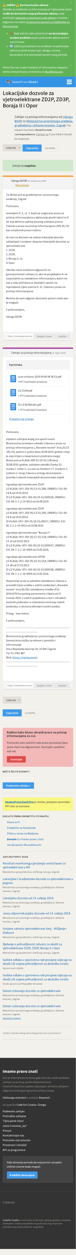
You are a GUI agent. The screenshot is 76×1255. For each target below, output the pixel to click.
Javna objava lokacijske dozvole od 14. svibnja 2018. (37, 913)
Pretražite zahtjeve (14, 1116)
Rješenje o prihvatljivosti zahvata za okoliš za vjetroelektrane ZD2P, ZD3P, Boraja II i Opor (32, 946)
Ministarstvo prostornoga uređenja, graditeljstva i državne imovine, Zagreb (43, 123)
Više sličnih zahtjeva (12, 1018)
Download (42, 381)
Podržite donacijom (22, 1175)
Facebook (20, 1234)
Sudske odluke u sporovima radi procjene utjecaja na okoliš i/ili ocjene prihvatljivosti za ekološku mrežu (37, 962)
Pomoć (7, 1130)
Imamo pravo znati (22, 82)
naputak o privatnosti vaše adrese (35, 18)
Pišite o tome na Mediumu (22, 833)
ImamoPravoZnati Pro (19, 802)
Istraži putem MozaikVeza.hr (24, 845)
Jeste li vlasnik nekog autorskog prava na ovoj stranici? (32, 1033)
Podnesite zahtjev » (18, 785)
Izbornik (69, 82)
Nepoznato (22, 185)
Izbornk (11, 147)
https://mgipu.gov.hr (25, 657)
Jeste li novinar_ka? (15, 1126)
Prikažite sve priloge (21, 419)
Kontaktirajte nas (13, 1135)
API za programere (14, 1150)
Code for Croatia (26, 1104)
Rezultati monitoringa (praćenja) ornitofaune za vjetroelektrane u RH (34, 865)
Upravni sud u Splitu (13, 968)
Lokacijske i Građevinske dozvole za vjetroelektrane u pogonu (38, 881)
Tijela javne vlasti (13, 1121)
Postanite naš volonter (17, 1140)
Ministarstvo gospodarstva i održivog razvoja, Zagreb (31, 871)
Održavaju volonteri (14, 1097)
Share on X (13, 822)
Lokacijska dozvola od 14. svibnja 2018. (28, 898)
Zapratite (32, 148)
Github (5, 1234)
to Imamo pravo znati (25, 839)
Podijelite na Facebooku (21, 828)
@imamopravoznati (13, 1234)
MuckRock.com (54, 71)
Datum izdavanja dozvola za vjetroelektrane (31, 991)
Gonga (42, 1104)
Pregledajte (30, 381)
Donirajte (16, 759)
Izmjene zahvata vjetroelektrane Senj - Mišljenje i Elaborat (35, 930)
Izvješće (62, 336)
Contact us (42, 134)
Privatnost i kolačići (15, 1145)
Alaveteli (44, 1097)
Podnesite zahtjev (14, 1111)
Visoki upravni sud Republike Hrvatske (23, 983)
